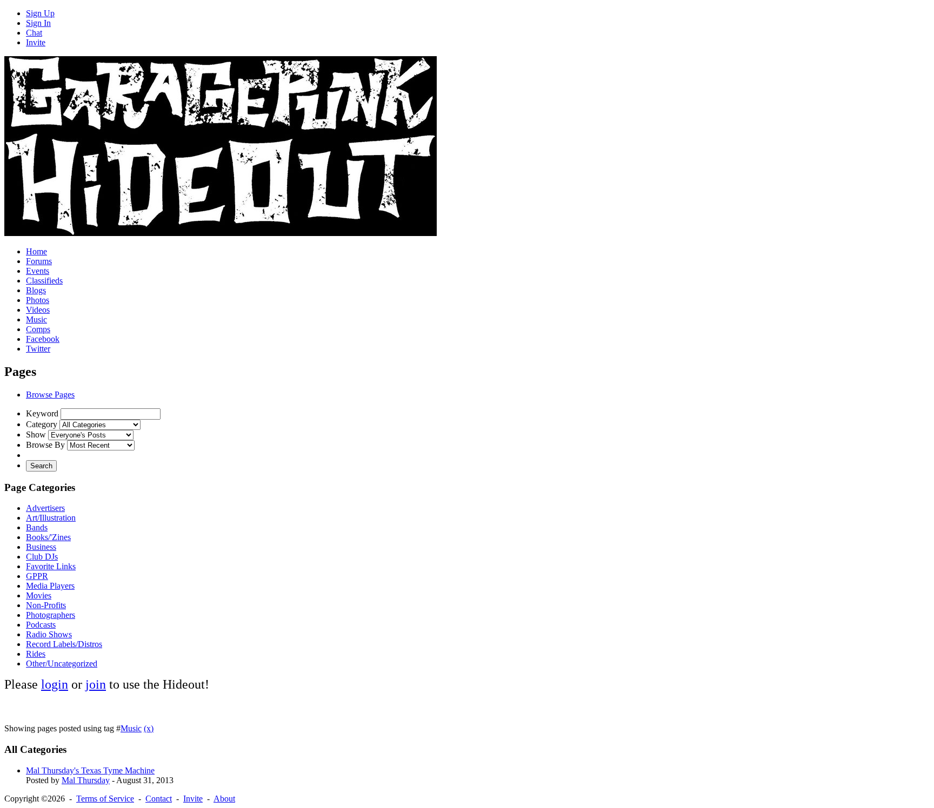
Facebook (42, 339)
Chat (34, 32)
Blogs (36, 290)
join (95, 684)
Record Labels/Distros (64, 644)
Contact (158, 798)
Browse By (45, 444)
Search (41, 466)
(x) (149, 728)
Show (36, 434)
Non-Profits (46, 605)
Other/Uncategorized (61, 663)
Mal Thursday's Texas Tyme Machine (90, 770)
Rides (35, 653)
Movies (38, 595)
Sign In (38, 23)
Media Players (50, 585)
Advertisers (45, 508)
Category (41, 424)
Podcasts (41, 624)
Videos (38, 309)
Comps (38, 329)
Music (36, 319)
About (224, 798)
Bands (37, 527)
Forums (39, 261)
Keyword (42, 413)
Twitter (38, 348)
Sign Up (40, 13)
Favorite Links (51, 566)
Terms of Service (105, 798)
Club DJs (42, 556)
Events (37, 270)
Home (36, 251)
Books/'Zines (48, 537)
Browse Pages (50, 394)
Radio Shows (49, 634)
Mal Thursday (86, 780)
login (54, 684)
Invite (35, 42)
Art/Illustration (51, 517)
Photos (37, 300)
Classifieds (44, 280)
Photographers (50, 615)
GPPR (37, 576)
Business (41, 546)
